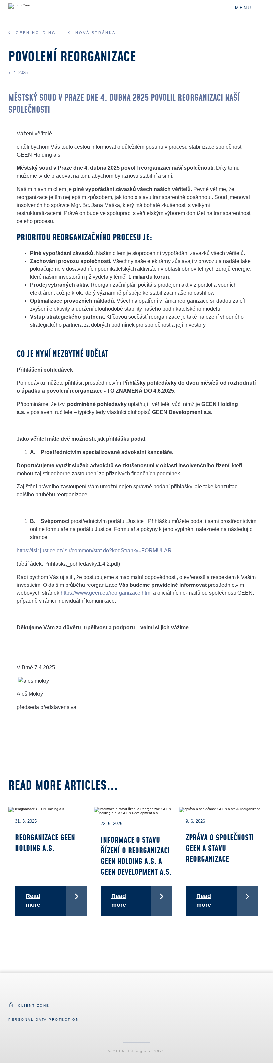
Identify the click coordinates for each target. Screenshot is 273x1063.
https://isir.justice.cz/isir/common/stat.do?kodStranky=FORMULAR (94, 550)
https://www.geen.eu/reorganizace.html (106, 593)
